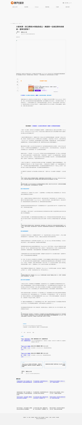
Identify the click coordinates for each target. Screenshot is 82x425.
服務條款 (36, 417)
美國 (33, 332)
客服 (29, 417)
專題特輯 (47, 7)
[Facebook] (17, 82)
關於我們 (67, 7)
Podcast (36, 7)
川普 (24, 332)
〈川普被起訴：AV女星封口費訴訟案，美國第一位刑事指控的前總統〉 (46, 126)
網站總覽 (57, 417)
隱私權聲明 (42, 417)
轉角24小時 (24, 32)
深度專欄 (26, 7)
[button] (63, 2)
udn (11, 23)
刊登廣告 (24, 417)
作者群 (57, 7)
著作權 (39, 417)
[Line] (17, 84)
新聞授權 (32, 417)
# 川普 (22, 336)
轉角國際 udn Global (15, 23)
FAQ (27, 417)
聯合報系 (47, 417)
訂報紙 (50, 417)
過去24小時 (15, 7)
